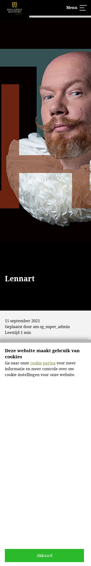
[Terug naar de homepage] (14, 10)
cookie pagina (43, 363)
